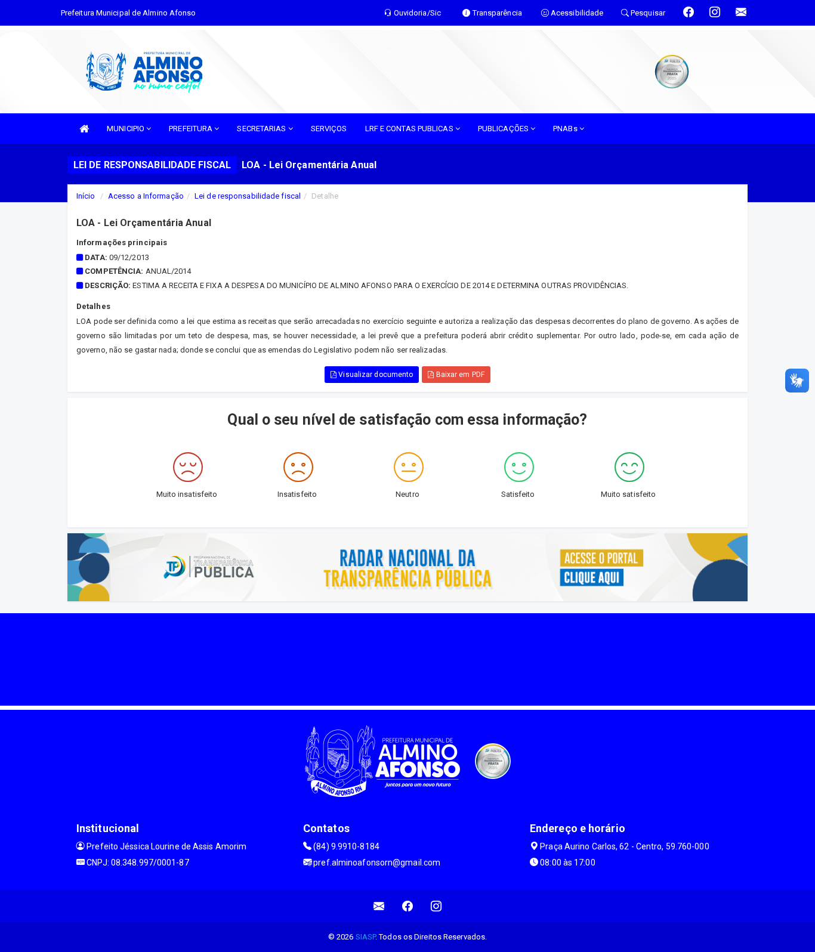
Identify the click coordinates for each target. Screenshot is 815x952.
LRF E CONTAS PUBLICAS (410, 128)
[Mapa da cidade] (407, 658)
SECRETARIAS (262, 128)
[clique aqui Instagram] (436, 905)
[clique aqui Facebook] (407, 905)
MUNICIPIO (126, 128)
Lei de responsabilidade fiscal (248, 195)
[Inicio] (84, 128)
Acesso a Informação (146, 195)
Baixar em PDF (459, 374)
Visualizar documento (375, 374)
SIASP (366, 936)
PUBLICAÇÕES (504, 128)
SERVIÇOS (329, 128)
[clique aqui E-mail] (379, 905)
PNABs (566, 128)
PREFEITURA (191, 128)
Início (85, 195)
